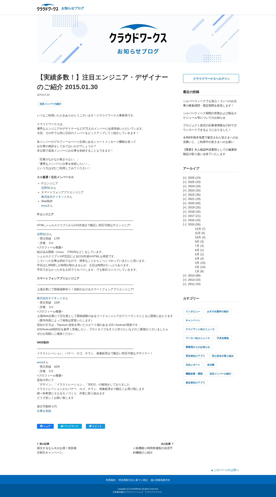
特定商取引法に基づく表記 (133, 480)
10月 (198, 237)
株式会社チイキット (54, 196)
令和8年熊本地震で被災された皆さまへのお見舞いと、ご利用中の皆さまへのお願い (210, 140)
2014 (191, 275)
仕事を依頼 (44, 411)
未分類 (210, 364)
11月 (198, 233)
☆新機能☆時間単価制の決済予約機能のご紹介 (153, 450)
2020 (191, 203)
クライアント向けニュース (200, 329)
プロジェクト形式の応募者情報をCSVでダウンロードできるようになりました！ (210, 127)
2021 (191, 198)
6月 (197, 250)
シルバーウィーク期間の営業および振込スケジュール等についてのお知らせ (210, 115)
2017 (191, 215)
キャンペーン (193, 320)
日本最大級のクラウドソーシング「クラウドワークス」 (138, 492)
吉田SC (46, 187)
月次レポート (193, 364)
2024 (191, 186)
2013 (191, 279)
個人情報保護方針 (160, 480)
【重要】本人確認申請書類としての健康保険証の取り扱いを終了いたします (210, 152)
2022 (191, 194)
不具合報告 (223, 338)
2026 (191, 177)
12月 (198, 228)
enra (44, 205)
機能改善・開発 (194, 373)
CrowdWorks (135, 489)
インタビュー (193, 311)
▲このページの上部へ (225, 470)
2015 (191, 224)
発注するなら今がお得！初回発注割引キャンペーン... (57, 450)
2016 (191, 220)
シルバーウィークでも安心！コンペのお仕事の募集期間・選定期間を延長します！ (210, 103)
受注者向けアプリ (195, 356)
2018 (191, 211)
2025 (191, 182)
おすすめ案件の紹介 (218, 311)
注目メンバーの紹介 (50, 103)
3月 (197, 262)
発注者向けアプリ (195, 382)
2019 (191, 207)
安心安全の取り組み (223, 356)
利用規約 (111, 480)
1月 (197, 271)
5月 (197, 254)
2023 (191, 190)
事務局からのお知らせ (198, 347)
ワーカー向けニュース (198, 338)
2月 (197, 267)
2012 (191, 284)
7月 (197, 245)
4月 (197, 258)
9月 (197, 241)
